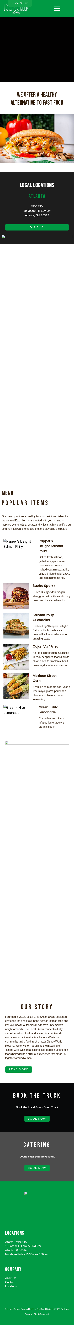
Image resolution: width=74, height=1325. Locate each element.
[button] (5, 138)
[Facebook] (34, 1303)
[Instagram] (40, 1303)
